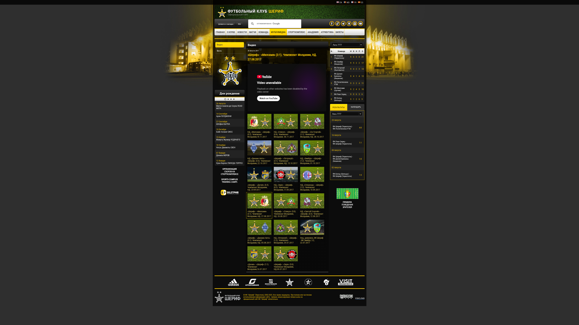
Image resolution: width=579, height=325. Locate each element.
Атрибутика (327, 32)
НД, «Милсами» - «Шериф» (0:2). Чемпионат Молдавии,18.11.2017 (258, 134)
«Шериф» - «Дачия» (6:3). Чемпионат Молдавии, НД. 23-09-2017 (258, 187)
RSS (239, 24)
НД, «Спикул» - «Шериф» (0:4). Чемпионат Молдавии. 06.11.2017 (284, 134)
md (348, 2)
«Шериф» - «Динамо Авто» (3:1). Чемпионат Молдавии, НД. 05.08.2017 (259, 240)
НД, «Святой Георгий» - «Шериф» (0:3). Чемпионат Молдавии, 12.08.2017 (311, 213)
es (362, 2)
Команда (263, 32)
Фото (219, 51)
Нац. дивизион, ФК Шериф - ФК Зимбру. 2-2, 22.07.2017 (311, 240)
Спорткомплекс (296, 32)
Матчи (252, 32)
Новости (242, 32)
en (341, 2)
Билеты (339, 32)
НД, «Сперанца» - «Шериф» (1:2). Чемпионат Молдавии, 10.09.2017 (312, 187)
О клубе (231, 32)
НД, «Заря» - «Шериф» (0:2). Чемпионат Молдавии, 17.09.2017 (284, 187)
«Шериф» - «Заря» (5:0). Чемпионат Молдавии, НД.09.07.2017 (284, 266)
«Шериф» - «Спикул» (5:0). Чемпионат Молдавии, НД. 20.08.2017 (285, 213)
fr (355, 2)
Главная (220, 32)
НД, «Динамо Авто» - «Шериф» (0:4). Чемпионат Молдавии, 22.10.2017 (259, 160)
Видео (220, 44)
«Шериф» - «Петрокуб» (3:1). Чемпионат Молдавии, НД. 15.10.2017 (285, 160)
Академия (313, 32)
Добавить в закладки (225, 24)
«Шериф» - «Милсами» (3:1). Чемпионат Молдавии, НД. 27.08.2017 (259, 213)
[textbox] (346, 45)
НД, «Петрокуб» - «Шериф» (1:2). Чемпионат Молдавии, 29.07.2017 (285, 240)
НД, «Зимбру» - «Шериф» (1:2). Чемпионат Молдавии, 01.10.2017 (310, 160)
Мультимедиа (278, 32)
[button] (361, 45)
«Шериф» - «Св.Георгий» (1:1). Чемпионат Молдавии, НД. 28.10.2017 (312, 134)
